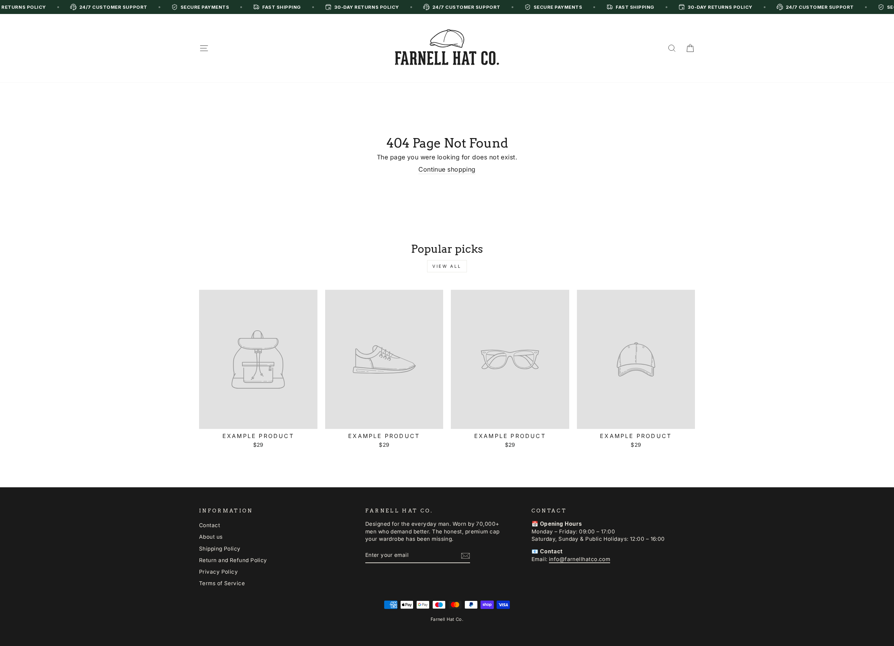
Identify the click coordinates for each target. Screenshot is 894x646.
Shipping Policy (220, 548)
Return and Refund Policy (233, 560)
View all (447, 266)
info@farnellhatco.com (579, 559)
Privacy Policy (218, 571)
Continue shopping (447, 169)
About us (211, 536)
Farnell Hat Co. (447, 619)
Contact (209, 525)
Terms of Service (222, 583)
